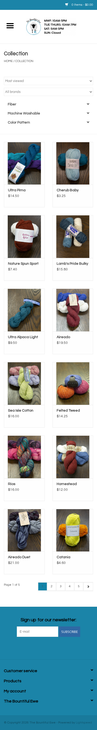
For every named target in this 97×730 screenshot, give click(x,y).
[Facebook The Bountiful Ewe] (21, 647)
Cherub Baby (68, 190)
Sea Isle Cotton (20, 410)
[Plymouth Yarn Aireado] (73, 310)
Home (8, 61)
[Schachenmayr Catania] (73, 530)
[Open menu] (10, 25)
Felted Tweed (68, 410)
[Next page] (88, 586)
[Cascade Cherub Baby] (73, 163)
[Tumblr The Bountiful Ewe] (67, 647)
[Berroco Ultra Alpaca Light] (24, 310)
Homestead (67, 484)
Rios (11, 484)
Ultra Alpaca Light (23, 337)
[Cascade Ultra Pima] (24, 163)
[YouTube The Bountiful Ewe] (58, 647)
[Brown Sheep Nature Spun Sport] (24, 236)
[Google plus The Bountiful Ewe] (39, 647)
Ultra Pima (17, 190)
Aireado (63, 337)
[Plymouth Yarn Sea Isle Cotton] (24, 383)
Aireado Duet (19, 557)
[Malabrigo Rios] (24, 456)
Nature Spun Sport (23, 263)
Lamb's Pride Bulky (72, 263)
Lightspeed (84, 722)
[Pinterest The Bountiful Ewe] (48, 647)
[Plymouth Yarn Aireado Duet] (24, 530)
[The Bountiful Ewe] (58, 26)
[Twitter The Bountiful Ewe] (30, 647)
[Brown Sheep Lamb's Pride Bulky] (73, 236)
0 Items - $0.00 (82, 4)
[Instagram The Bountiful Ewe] (76, 647)
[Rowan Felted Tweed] (73, 383)
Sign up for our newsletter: (48, 619)
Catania (63, 557)
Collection (24, 61)
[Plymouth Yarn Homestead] (73, 456)
